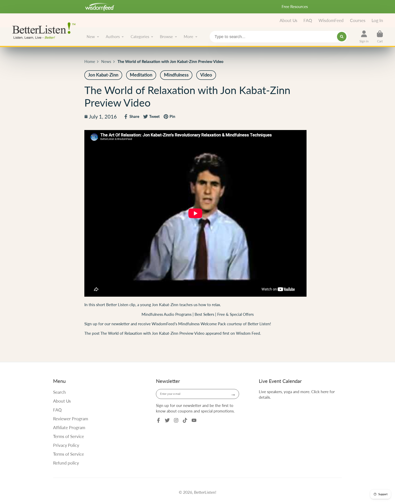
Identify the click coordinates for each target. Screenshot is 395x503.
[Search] (341, 36)
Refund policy (66, 462)
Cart (379, 36)
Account (363, 36)
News (106, 61)
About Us (288, 20)
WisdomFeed (331, 20)
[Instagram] (176, 420)
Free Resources (295, 6)
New (91, 36)
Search (59, 392)
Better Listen (117, 304)
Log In (377, 20)
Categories (140, 36)
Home (89, 61)
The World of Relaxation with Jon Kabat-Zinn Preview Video (152, 333)
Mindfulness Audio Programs (167, 314)
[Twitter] (167, 420)
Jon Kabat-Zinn (165, 304)
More (188, 36)
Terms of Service (68, 436)
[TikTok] (184, 420)
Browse (166, 36)
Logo (45, 30)
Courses (357, 20)
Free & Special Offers (235, 314)
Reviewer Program (70, 418)
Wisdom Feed (248, 333)
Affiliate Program (69, 427)
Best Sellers (205, 314)
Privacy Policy (66, 445)
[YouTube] (194, 420)
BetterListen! (205, 492)
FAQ (307, 20)
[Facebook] (158, 420)
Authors (113, 36)
